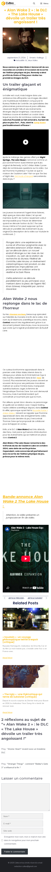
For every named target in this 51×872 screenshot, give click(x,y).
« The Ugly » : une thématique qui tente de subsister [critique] (22, 695)
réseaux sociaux (17, 314)
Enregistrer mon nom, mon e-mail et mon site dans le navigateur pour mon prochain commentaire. (25, 840)
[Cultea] (8, 3)
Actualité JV (21, 60)
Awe (39, 378)
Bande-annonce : (26, 501)
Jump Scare (40, 122)
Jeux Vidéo (33, 60)
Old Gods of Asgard (23, 176)
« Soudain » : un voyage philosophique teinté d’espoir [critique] (20, 639)
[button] (34, 3)
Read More (7, 658)
